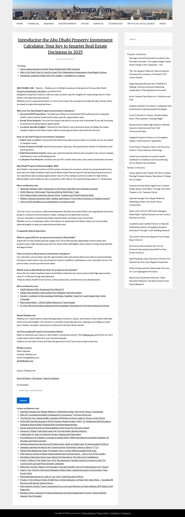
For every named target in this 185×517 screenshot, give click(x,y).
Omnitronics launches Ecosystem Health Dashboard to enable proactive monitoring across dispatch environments (148, 159)
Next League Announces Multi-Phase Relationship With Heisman (50, 69)
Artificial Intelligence (141, 23)
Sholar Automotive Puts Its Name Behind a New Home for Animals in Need (54, 427)
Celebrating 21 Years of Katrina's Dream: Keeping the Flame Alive (50, 434)
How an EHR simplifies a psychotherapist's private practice (47, 201)
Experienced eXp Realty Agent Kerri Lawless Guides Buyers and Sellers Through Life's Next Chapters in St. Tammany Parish (150, 188)
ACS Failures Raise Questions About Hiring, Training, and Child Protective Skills (57, 195)
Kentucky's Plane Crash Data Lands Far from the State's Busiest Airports (53, 431)
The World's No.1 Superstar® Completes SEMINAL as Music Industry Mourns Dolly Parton (62, 418)
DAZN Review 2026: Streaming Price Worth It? (42, 289)
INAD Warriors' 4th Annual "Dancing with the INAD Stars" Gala (49, 192)
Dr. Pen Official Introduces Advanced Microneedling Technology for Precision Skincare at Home (64, 305)
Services (98, 23)
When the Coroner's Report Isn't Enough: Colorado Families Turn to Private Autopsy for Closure (64, 466)
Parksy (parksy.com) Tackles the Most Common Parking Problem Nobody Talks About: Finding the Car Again (150, 176)
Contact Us (126, 513)
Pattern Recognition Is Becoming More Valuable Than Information (51, 292)
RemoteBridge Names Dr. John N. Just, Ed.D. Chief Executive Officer (51, 476)
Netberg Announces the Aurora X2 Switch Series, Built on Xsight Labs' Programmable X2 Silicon (64, 444)
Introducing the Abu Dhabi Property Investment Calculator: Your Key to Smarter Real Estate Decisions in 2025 (65, 46)
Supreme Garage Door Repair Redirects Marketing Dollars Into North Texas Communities (61, 411)
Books (85, 23)
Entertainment (68, 23)
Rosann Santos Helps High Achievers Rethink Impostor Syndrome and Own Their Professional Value (149, 127)
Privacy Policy (103, 513)
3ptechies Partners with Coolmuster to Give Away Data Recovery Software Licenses (59, 188)
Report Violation (51, 378)
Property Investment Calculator (31, 91)
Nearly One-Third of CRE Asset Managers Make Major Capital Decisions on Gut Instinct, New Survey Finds (150, 214)
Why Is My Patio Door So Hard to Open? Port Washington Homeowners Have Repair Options (63, 72)
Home (20, 23)
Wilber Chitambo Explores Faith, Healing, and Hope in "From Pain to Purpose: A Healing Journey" (65, 198)
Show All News (24, 378)
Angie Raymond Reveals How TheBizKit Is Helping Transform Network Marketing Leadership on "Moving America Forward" (148, 86)
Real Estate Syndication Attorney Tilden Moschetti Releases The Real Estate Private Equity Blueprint (149, 280)
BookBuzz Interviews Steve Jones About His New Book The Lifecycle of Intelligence (59, 457)
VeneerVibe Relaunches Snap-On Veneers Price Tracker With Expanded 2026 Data (58, 450)
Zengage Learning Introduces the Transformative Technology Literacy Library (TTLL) (59, 447)
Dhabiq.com (88, 334)
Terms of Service (88, 513)
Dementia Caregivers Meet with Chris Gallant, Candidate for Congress (52, 75)
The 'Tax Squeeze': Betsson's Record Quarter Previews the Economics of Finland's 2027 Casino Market (149, 74)
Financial (33, 23)
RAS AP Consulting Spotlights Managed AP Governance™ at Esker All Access (55, 414)
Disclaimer (37, 378)
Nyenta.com (92, 10)
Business (49, 23)
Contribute (115, 513)
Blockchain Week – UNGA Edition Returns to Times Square (47, 302)
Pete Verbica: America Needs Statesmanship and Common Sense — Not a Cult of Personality (63, 453)
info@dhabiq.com (25, 360)
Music (163, 23)
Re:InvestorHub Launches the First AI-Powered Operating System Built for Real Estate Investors (147, 249)
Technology (115, 23)
